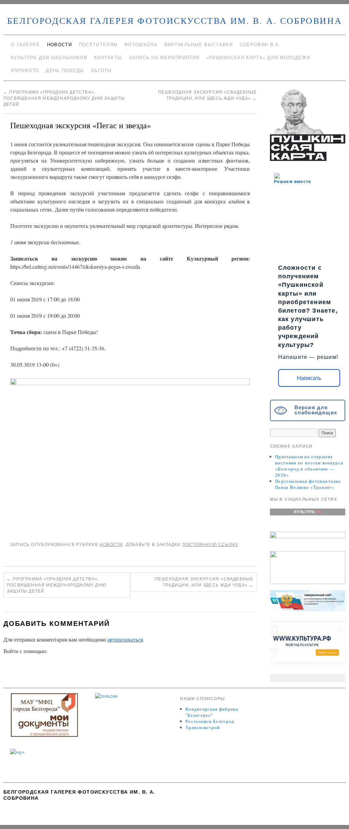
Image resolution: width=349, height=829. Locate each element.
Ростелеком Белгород (209, 721)
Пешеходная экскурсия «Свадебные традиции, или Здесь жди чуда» (204, 582)
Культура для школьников (49, 57)
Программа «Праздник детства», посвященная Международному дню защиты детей (64, 98)
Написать (309, 378)
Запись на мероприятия (164, 57)
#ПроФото (25, 70)
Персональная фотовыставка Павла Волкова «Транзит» (308, 484)
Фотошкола (140, 44)
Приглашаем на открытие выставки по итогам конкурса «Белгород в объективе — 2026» (309, 465)
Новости (59, 44)
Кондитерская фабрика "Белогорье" (211, 712)
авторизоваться (125, 639)
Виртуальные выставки (198, 44)
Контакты (108, 57)
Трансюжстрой (202, 727)
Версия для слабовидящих (315, 409)
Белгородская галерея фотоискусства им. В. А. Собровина (174, 20)
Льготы (101, 70)
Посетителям (98, 44)
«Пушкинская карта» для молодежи (258, 57)
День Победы (65, 70)
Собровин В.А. (260, 44)
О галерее (25, 44)
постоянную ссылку (210, 544)
